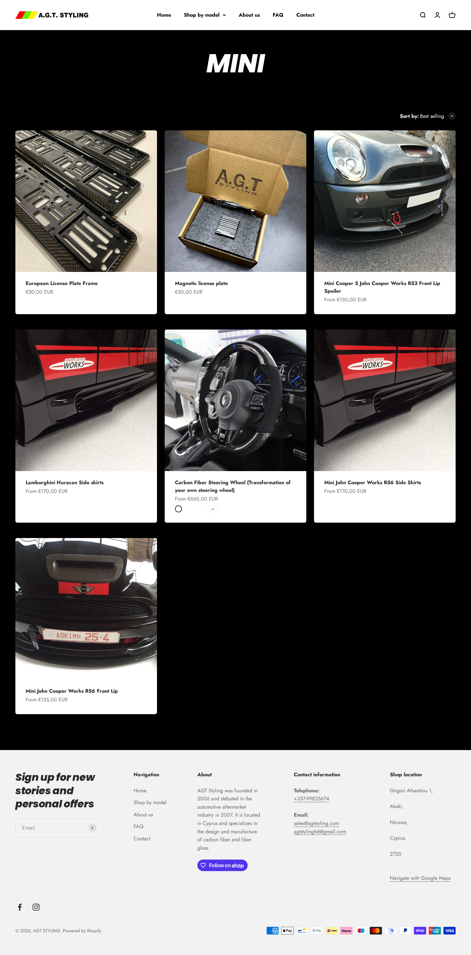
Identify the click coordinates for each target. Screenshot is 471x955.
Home (164, 15)
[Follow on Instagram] (36, 907)
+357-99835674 (311, 798)
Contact (305, 15)
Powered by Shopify (82, 930)
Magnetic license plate (201, 283)
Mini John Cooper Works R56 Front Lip (72, 691)
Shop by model (201, 15)
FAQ (278, 15)
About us (249, 15)
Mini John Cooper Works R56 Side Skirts (372, 482)
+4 (212, 509)
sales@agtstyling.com (316, 823)
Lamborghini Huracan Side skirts (64, 482)
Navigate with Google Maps (420, 878)
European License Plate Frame (62, 283)
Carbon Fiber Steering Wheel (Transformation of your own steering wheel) (233, 486)
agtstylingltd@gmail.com (320, 831)
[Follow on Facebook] (19, 907)
